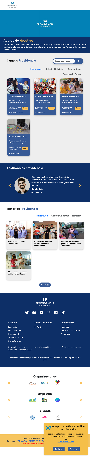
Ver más (45, 285)
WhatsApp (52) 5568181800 (30, 441)
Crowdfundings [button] (60, 215)
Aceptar (73, 449)
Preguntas (65, 334)
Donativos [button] (42, 215)
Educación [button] (36, 69)
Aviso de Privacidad (42, 347)
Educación (12, 327)
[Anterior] (9, 185)
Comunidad (13, 334)
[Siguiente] (80, 185)
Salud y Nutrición (15, 330)
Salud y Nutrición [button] (55, 69)
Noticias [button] (76, 215)
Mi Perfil (37, 327)
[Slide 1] (45, 34)
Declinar (58, 449)
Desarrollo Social (15, 337)
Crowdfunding (14, 341)
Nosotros (65, 327)
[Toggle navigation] (80, 5)
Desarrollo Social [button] (72, 74)
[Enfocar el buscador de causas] (79, 61)
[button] (7, 23)
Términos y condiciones (71, 347)
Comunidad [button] (74, 69)
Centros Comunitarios (71, 330)
